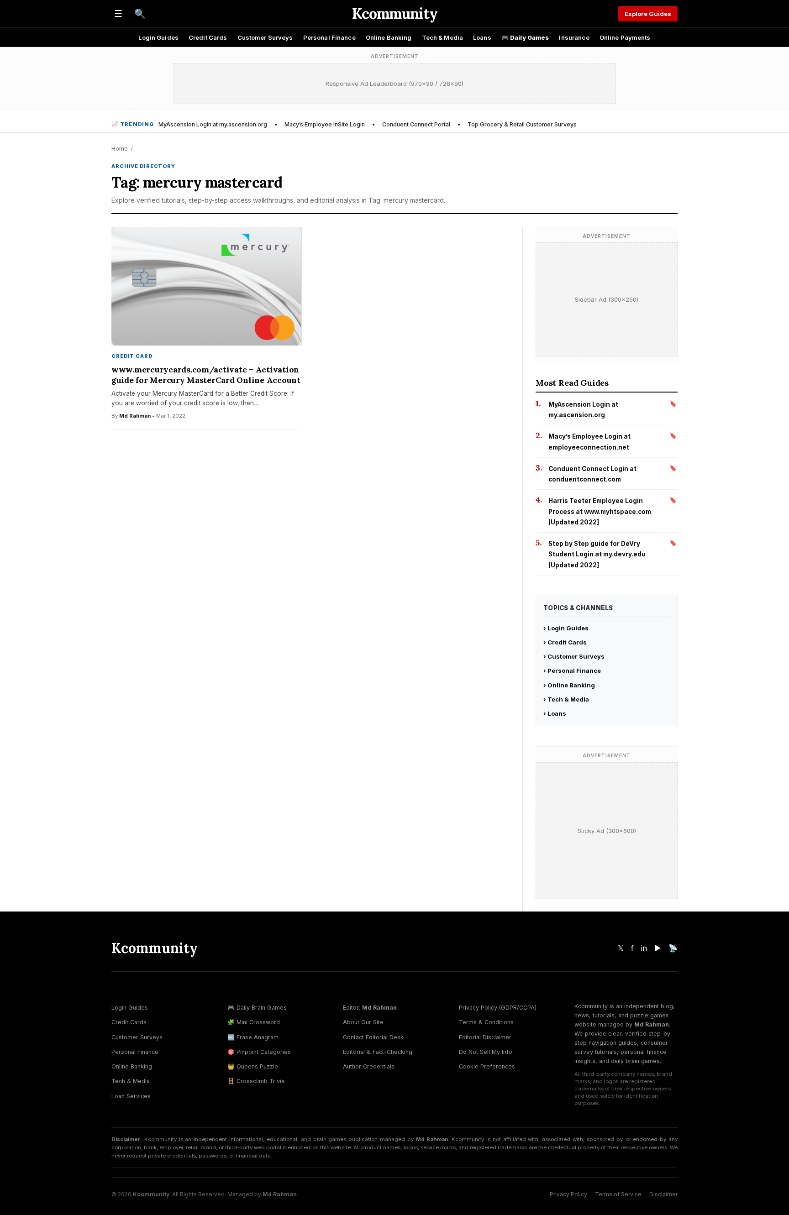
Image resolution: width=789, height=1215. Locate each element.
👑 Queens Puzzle (252, 1066)
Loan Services (131, 1096)
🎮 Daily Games (525, 37)
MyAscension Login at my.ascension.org (212, 124)
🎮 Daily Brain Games (257, 1007)
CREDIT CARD (132, 356)
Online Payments (625, 37)
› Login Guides (566, 628)
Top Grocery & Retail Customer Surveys (522, 124)
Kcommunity (394, 13)
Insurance (574, 37)
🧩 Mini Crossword (253, 1022)
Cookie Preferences (487, 1066)
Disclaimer (663, 1194)
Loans (482, 37)
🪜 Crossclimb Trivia (255, 1081)
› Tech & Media (566, 699)
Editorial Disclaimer (485, 1037)
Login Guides (158, 37)
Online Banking (389, 37)
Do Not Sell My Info (485, 1051)
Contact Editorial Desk (373, 1037)
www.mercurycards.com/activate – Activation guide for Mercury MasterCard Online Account (205, 374)
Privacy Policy (568, 1194)
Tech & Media (442, 37)
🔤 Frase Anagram (253, 1037)
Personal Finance (329, 37)
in (644, 948)
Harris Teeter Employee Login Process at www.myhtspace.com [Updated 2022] (599, 511)
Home (119, 148)
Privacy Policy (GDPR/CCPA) (498, 1007)
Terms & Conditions (486, 1022)
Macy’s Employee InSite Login (324, 124)
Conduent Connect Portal (416, 124)
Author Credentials (368, 1066)
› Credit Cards (565, 642)
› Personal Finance (572, 670)
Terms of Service (618, 1194)
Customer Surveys (265, 37)
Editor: (370, 1007)
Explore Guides (648, 13)
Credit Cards (208, 37)
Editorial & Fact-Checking (377, 1051)
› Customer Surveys (574, 656)
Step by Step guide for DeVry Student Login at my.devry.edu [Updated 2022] (597, 554)
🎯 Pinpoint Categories (259, 1051)
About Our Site (363, 1022)
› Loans (554, 713)
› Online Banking (569, 685)
